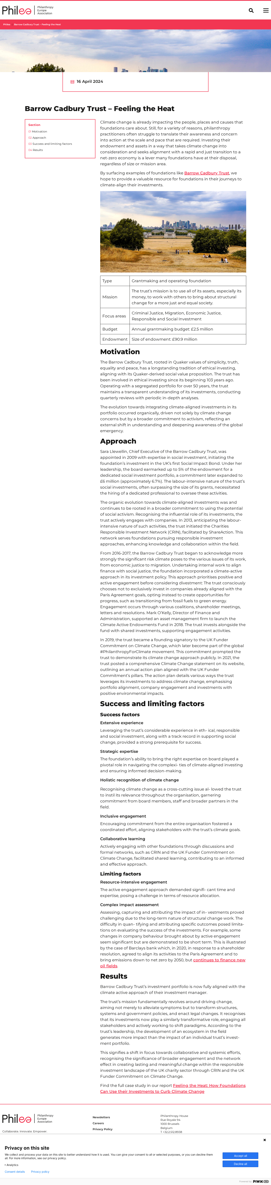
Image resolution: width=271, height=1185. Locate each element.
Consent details (15, 1171)
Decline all (240, 1164)
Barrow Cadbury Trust (206, 173)
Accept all (240, 1155)
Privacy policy (40, 1171)
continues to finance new (219, 960)
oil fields (108, 966)
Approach (37, 137)
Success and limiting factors (50, 143)
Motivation (37, 131)
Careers (98, 1123)
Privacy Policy (102, 1129)
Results (35, 150)
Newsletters (101, 1117)
